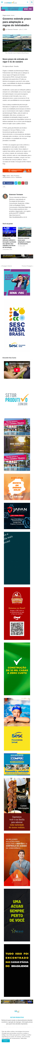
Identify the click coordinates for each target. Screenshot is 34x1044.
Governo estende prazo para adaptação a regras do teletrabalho (24, 240)
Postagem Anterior (7, 266)
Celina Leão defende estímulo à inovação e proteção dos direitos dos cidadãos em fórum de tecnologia (9, 242)
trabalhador (19, 177)
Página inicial (6, 15)
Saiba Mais (23, 1038)
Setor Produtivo (15, 175)
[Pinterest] (22, 183)
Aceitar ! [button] (5, 1040)
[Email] (26, 183)
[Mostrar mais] (4, 186)
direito (12, 15)
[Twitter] (15, 183)
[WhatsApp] (19, 183)
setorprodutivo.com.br (9, 177)
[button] (2, 2)
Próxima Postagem (27, 266)
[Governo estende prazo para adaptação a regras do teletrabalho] (24, 232)
